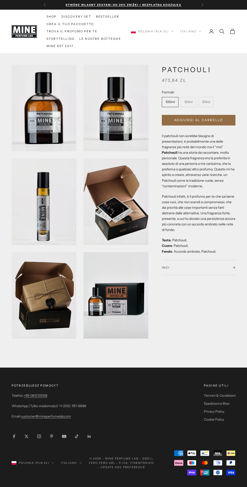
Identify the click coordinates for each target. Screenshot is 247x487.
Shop (52, 16)
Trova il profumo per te (72, 31)
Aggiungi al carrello (198, 120)
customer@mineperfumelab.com (46, 416)
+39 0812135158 (35, 395)
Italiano (188, 31)
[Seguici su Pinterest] (51, 436)
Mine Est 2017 (60, 46)
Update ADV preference (123, 467)
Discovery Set (76, 16)
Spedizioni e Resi (216, 403)
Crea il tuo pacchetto (70, 24)
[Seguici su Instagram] (39, 436)
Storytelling (61, 39)
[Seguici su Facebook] (14, 436)
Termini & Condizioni (219, 395)
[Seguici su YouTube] (64, 436)
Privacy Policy (214, 411)
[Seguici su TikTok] (76, 436)
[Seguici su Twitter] (26, 436)
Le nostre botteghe (100, 39)
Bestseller (107, 16)
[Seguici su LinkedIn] (89, 436)
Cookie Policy (214, 419)
